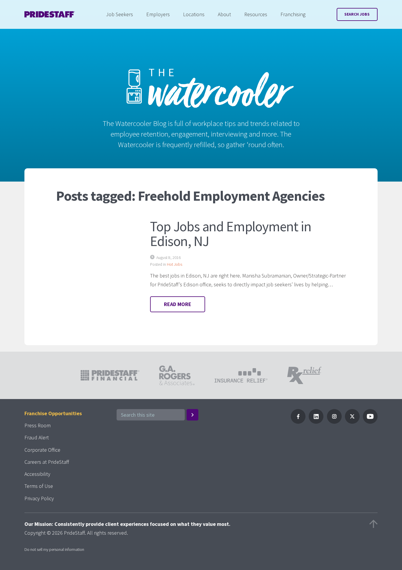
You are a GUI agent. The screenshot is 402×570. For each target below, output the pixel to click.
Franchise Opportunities (53, 413)
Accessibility (37, 474)
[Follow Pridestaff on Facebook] (298, 421)
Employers (158, 14)
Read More (177, 304)
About (224, 14)
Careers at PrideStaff (46, 461)
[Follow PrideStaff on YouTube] (370, 421)
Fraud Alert (36, 437)
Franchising (292, 14)
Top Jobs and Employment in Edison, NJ (230, 233)
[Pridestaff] (49, 14)
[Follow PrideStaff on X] (352, 421)
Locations (194, 14)
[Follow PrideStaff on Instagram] (334, 421)
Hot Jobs (174, 264)
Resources (255, 14)
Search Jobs (357, 14)
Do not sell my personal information (54, 549)
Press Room (37, 425)
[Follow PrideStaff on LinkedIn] (316, 421)
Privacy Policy (39, 498)
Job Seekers (119, 14)
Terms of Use (38, 486)
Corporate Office (42, 449)
